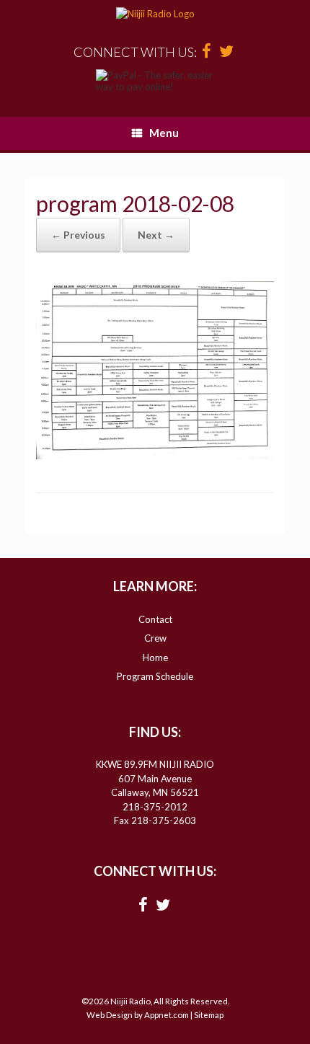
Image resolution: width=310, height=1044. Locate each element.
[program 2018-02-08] (155, 454)
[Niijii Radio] (155, 14)
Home (155, 657)
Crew (155, 638)
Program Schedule (155, 676)
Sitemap (208, 1014)
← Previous (78, 235)
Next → (156, 235)
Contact (155, 619)
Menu (164, 132)
